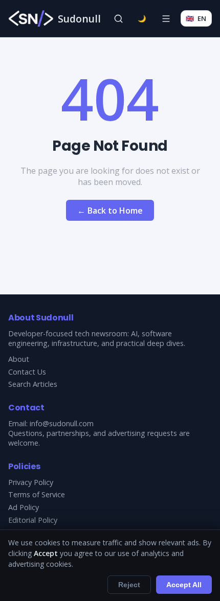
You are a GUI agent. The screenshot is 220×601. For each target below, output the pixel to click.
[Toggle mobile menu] (166, 18)
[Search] (118, 18)
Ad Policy (23, 507)
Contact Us (27, 372)
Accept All (184, 585)
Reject (129, 585)
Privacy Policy (30, 482)
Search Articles (32, 384)
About (18, 359)
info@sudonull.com (62, 423)
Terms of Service (36, 494)
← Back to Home (110, 210)
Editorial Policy (32, 520)
